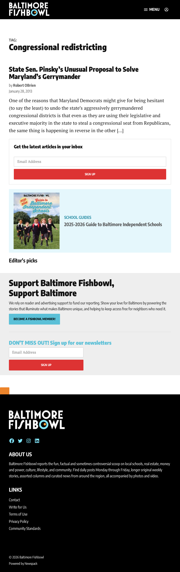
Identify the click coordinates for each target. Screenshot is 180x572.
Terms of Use (18, 514)
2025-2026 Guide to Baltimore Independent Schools (113, 224)
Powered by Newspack (23, 563)
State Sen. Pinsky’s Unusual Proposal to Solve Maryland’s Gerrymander (74, 72)
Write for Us (17, 507)
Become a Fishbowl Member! (34, 319)
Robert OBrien (24, 85)
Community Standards (25, 528)
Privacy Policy (18, 521)
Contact (14, 499)
